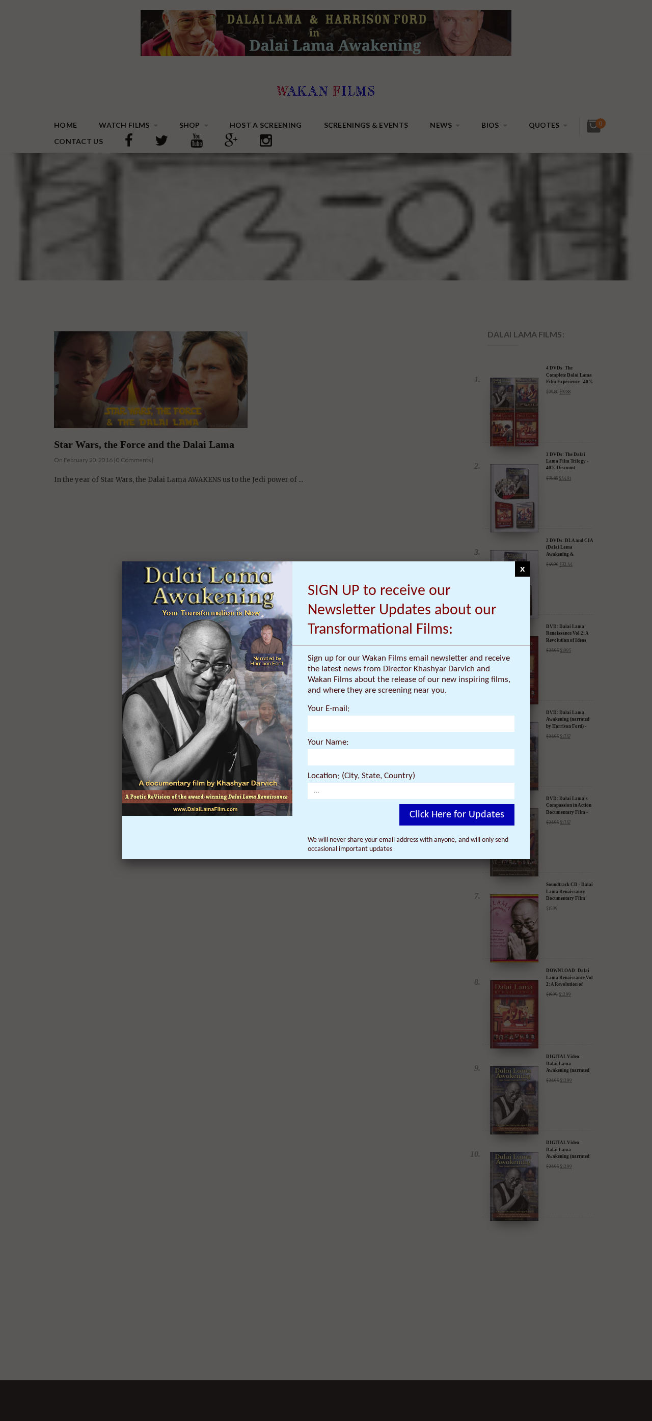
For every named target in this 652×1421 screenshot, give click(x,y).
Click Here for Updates (457, 815)
